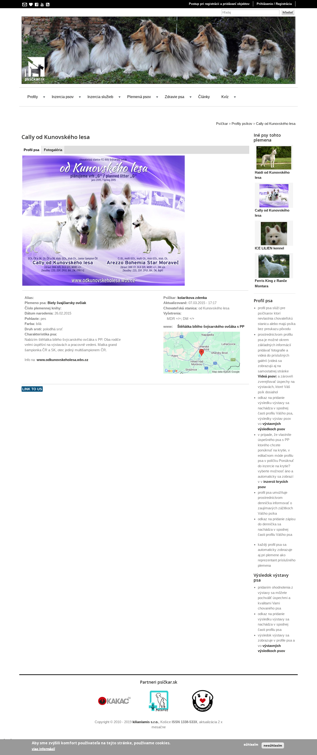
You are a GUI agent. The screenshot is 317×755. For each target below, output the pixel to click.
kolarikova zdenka (192, 298)
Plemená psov (139, 97)
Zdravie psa (174, 97)
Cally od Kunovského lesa (275, 124)
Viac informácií (43, 748)
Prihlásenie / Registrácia (274, 4)
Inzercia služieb (100, 97)
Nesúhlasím (273, 745)
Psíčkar (222, 124)
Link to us (32, 389)
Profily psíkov (242, 124)
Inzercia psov (63, 97)
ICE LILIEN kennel (269, 248)
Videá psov (267, 376)
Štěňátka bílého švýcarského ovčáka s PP (210, 326)
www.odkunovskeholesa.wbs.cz (62, 360)
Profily (32, 97)
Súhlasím (251, 744)
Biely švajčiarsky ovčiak (67, 303)
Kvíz (225, 97)
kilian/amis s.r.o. (145, 722)
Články (204, 97)
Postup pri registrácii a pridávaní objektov (219, 4)
